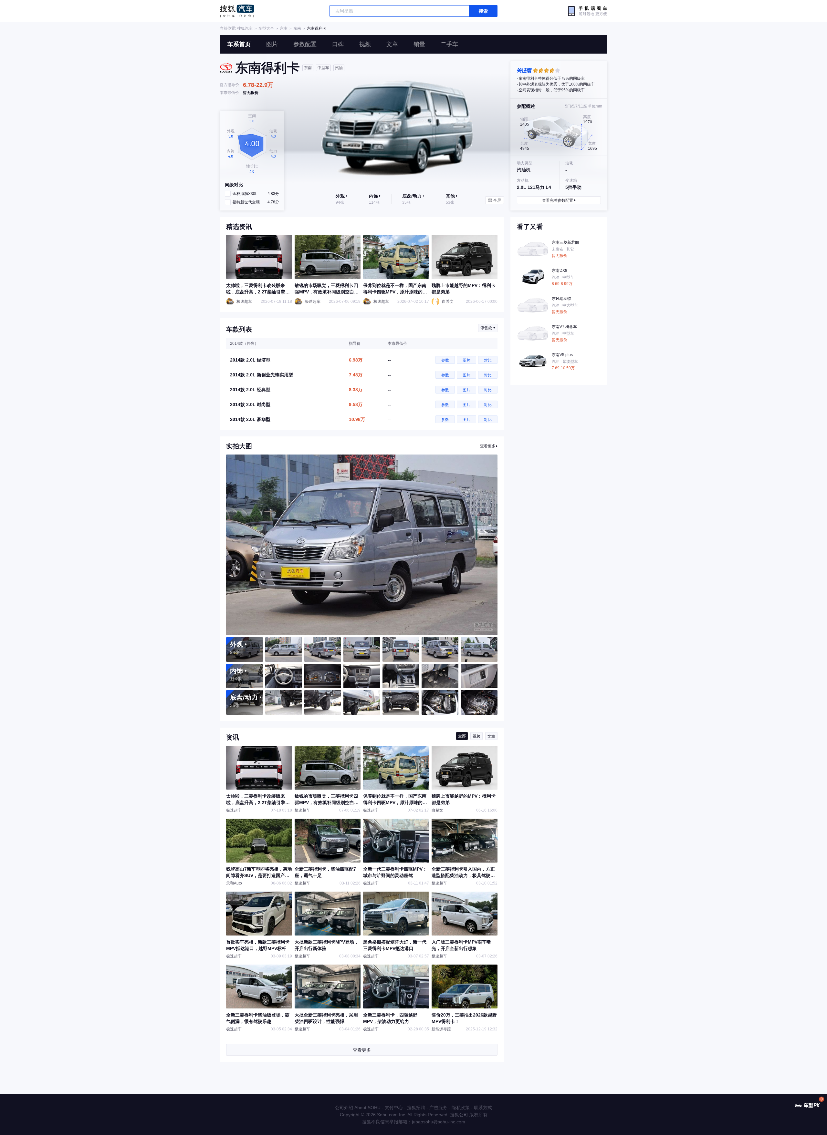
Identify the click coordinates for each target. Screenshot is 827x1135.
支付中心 (394, 1107)
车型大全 (266, 28)
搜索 (483, 11)
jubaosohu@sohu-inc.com (438, 1121)
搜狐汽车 (237, 11)
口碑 (338, 44)
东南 (284, 28)
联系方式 (483, 1107)
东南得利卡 (316, 28)
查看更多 (488, 446)
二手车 (449, 44)
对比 (488, 360)
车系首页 (239, 44)
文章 (392, 44)
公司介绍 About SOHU (358, 1107)
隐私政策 (461, 1107)
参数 (445, 360)
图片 (272, 44)
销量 (419, 44)
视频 (365, 44)
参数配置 (305, 44)
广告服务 (438, 1107)
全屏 (497, 200)
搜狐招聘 (416, 1107)
